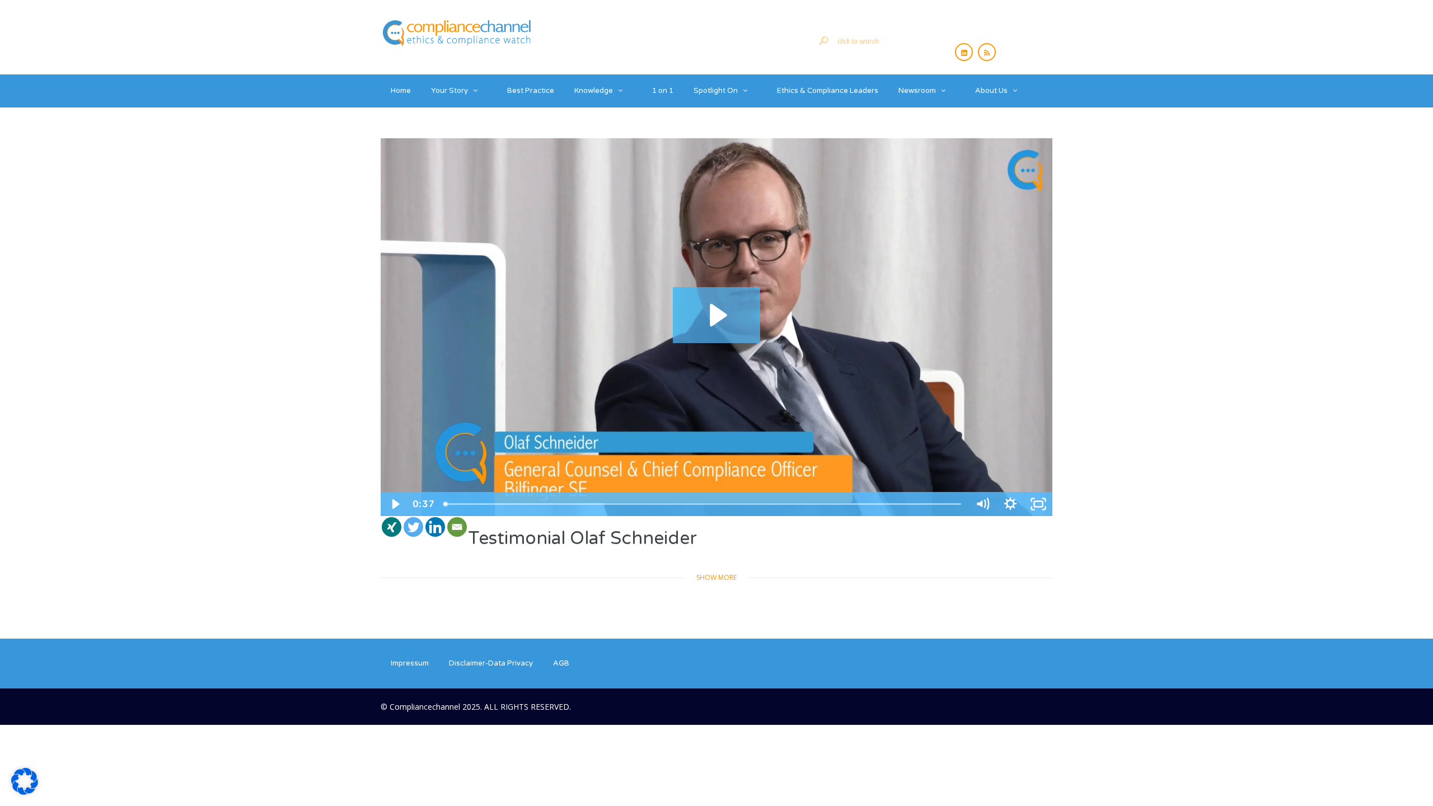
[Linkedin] (435, 527)
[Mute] (982, 504)
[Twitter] (413, 527)
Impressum (410, 663)
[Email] (457, 527)
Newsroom (917, 90)
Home (401, 90)
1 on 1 (662, 90)
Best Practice (530, 90)
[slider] (704, 504)
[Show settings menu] (1010, 504)
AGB (561, 663)
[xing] (391, 527)
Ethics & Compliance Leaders (827, 90)
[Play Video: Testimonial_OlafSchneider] (716, 315)
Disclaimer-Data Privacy (491, 663)
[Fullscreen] (1038, 504)
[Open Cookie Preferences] (24, 791)
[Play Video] (395, 504)
